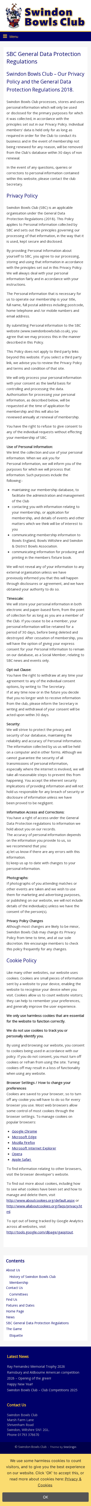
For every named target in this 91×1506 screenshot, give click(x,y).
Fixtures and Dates (20, 1305)
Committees (18, 1294)
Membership (18, 1282)
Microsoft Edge (24, 1136)
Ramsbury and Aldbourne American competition (43, 1372)
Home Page (15, 1311)
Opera (17, 1153)
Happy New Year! (20, 1384)
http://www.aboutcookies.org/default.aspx (41, 1200)
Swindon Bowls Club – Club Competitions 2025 (42, 1390)
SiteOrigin (69, 1447)
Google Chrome (24, 1131)
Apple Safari (22, 1159)
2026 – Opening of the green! (29, 1378)
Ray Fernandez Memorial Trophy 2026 (36, 1366)
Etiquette (16, 1335)
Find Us (11, 1299)
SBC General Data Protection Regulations (37, 1323)
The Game (14, 1329)
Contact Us (14, 1287)
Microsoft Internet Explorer (34, 1148)
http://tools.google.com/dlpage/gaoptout (40, 1232)
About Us (13, 1270)
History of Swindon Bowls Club (32, 1276)
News (10, 1317)
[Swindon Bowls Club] (45, 16)
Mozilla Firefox (23, 1142)
